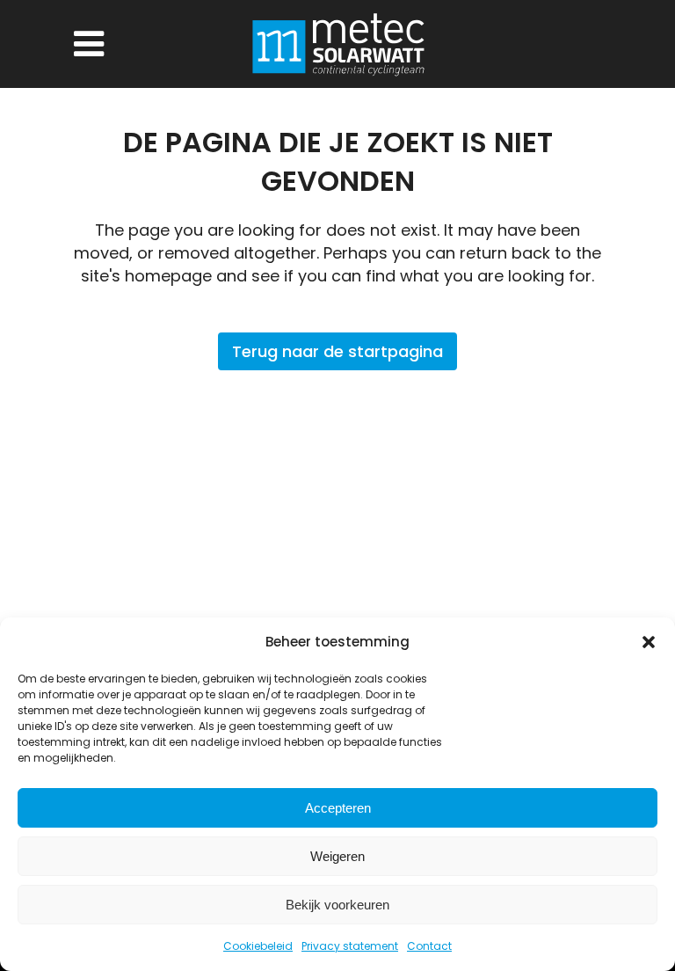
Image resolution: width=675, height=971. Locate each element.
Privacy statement (349, 945)
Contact (429, 945)
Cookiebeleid (258, 945)
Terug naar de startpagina (337, 351)
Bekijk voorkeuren (337, 904)
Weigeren (337, 856)
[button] (648, 642)
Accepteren (338, 807)
